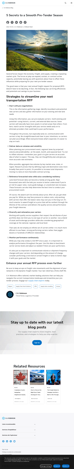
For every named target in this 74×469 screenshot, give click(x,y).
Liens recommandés (8, 424)
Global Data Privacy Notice (14, 459)
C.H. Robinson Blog (8, 8)
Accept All (57, 466)
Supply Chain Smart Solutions (23, 286)
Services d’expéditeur (9, 430)
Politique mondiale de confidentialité (11, 452)
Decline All (66, 466)
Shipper (10, 286)
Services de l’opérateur (9, 435)
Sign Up (37, 343)
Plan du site (5, 449)
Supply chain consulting (47, 286)
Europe (58, 286)
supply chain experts (36, 281)
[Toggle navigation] (71, 2)
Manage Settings (46, 466)
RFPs (36, 286)
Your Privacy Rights (7, 454)
